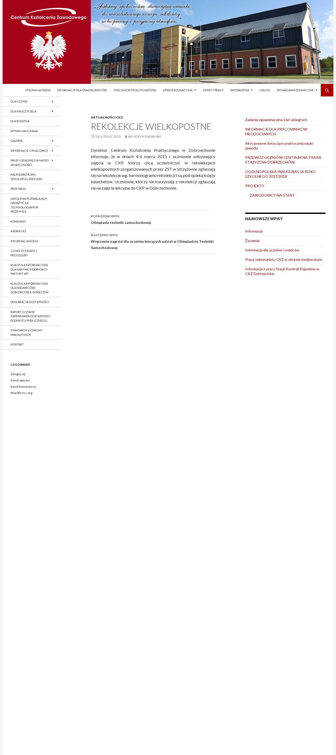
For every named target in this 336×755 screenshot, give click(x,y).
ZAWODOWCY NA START (272, 195)
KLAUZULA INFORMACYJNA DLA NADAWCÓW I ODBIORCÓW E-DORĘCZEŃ (29, 288)
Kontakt (17, 344)
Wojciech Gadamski (144, 136)
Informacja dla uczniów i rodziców (272, 250)
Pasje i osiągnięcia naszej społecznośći (29, 162)
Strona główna (37, 90)
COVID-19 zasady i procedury (23, 253)
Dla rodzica (19, 121)
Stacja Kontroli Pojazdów (135, 90)
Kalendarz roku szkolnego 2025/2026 (26, 177)
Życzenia (252, 240)
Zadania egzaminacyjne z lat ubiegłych (276, 119)
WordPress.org (21, 393)
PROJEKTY (254, 186)
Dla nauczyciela (23, 111)
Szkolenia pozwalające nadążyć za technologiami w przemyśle (28, 205)
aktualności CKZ (107, 117)
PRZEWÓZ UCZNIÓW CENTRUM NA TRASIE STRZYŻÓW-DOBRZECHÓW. (283, 159)
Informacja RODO (24, 241)
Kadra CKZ (18, 231)
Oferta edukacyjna (177, 90)
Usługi (265, 90)
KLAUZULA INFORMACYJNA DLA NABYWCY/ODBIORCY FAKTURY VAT (29, 269)
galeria (16, 140)
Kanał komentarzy (23, 387)
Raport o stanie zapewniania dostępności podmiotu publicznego (30, 316)
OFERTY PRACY (213, 90)
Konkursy (18, 221)
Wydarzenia (239, 90)
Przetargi (18, 188)
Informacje (254, 231)
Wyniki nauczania (24, 131)
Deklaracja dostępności (29, 302)
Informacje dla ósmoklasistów (82, 90)
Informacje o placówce (29, 150)
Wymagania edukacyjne (295, 90)
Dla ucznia (18, 101)
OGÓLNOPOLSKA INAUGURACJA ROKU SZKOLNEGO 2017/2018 (280, 174)
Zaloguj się (17, 374)
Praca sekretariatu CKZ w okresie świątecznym (283, 259)
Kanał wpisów (20, 380)
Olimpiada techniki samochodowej (121, 219)
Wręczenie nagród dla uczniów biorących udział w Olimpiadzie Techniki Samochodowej (152, 241)
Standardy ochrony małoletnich (26, 332)
